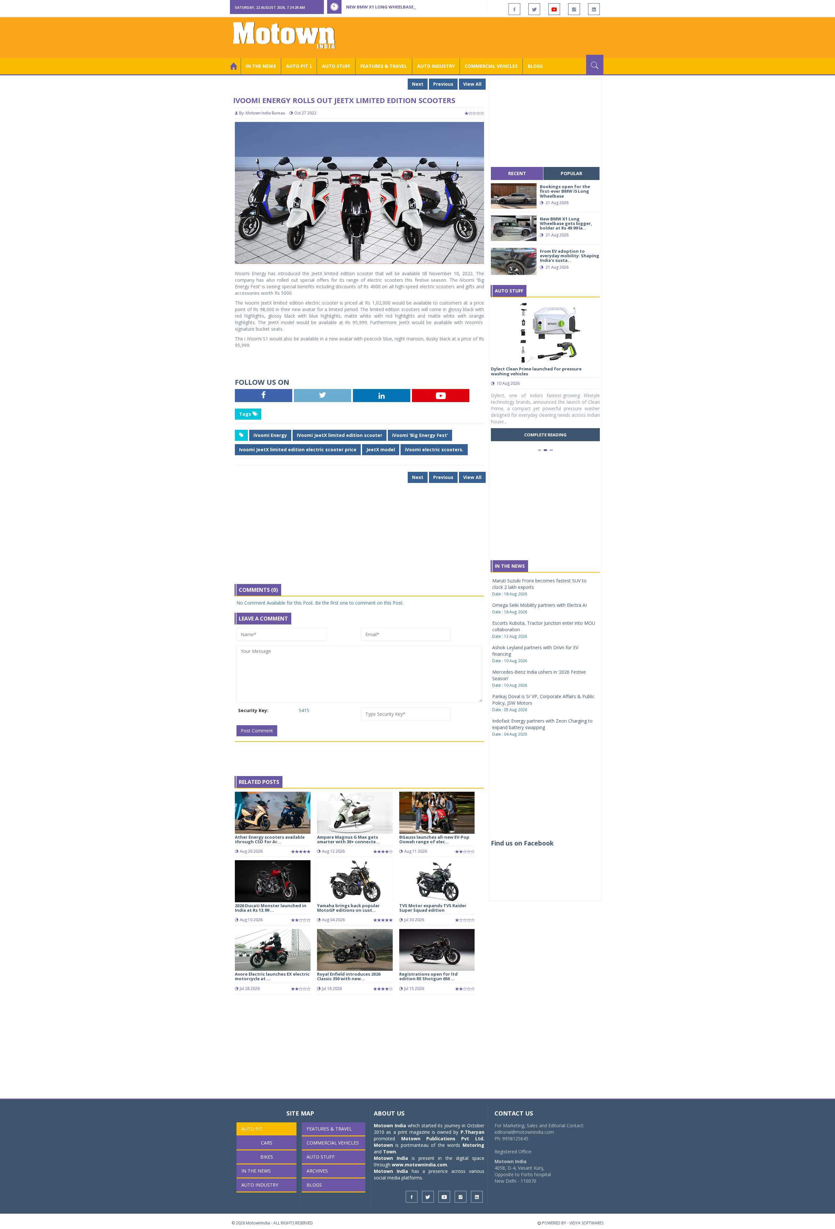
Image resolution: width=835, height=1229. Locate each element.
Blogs (535, 66)
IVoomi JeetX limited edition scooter (339, 435)
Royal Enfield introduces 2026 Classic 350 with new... (348, 976)
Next (417, 84)
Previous (443, 84)
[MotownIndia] (288, 35)
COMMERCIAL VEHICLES (491, 66)
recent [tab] (517, 173)
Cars (266, 1143)
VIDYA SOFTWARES (586, 1223)
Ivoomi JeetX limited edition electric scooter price (298, 449)
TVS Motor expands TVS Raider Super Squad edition (432, 908)
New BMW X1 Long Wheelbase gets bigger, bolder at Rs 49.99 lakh (422, 7)
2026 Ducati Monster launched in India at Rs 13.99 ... (270, 908)
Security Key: (253, 710)
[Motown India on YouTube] (554, 9)
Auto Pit (252, 1129)
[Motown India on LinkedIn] (594, 9)
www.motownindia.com (419, 1165)
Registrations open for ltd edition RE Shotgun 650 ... (428, 976)
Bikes (266, 1157)
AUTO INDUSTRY (436, 66)
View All (472, 84)
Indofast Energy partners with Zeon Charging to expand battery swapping (542, 724)
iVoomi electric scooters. (434, 449)
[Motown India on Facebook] (514, 9)
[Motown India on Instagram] (574, 9)
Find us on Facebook (522, 843)
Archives (317, 1171)
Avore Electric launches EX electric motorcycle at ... (272, 976)
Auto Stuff (336, 66)
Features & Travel (383, 66)
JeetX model (380, 449)
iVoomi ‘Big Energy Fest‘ (420, 435)
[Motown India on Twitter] (534, 9)
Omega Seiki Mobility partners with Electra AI (539, 605)
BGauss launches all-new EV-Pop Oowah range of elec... (434, 839)
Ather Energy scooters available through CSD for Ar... (270, 839)
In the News (261, 66)
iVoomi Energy (270, 435)
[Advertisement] (484, 37)
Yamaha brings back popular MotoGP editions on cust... (348, 908)
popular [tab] (571, 173)
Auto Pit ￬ (299, 66)
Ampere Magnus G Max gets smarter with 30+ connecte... (348, 839)
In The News (510, 566)
